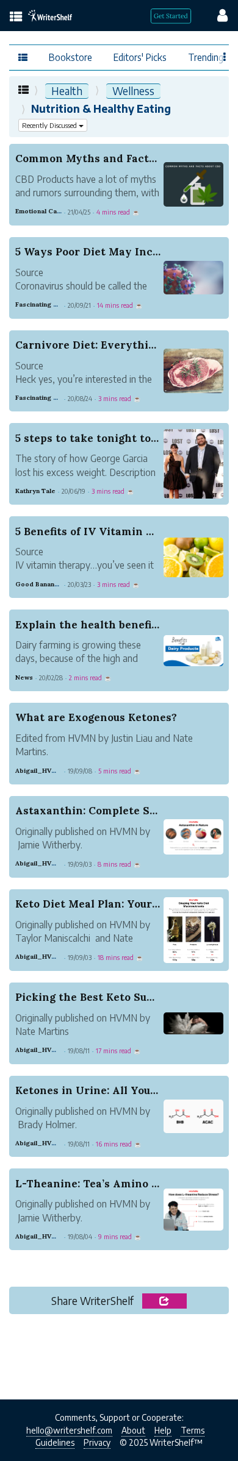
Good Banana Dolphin (49, 584)
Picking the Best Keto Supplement (106, 997)
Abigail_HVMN (38, 771)
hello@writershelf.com (69, 1430)
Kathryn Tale (35, 491)
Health (66, 91)
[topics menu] (16, 17)
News (24, 677)
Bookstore (70, 57)
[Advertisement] (119, 1359)
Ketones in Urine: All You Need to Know (121, 1090)
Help (162, 1430)
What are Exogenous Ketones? (96, 717)
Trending (205, 57)
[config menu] (217, 15)
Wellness (133, 91)
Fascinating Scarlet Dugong (59, 304)
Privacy (97, 1442)
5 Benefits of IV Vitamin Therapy (103, 531)
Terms (192, 1430)
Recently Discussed (50, 125)
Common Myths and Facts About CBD (114, 158)
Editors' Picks (140, 57)
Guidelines (54, 1442)
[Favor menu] (225, 56)
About (133, 1430)
